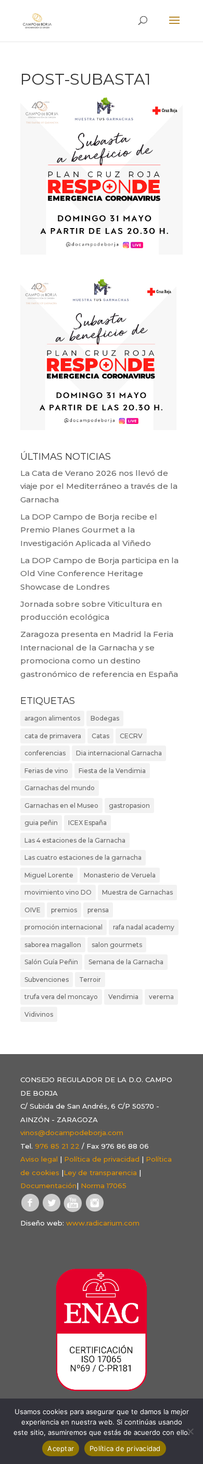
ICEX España (87, 823)
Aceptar (60, 1448)
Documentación (48, 1185)
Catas (100, 736)
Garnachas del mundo (59, 788)
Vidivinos (38, 1014)
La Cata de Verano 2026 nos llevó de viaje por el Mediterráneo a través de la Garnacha (98, 486)
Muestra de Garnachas (137, 892)
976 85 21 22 (57, 1146)
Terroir (90, 979)
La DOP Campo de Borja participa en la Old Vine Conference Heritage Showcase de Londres (99, 573)
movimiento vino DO (58, 892)
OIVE (32, 910)
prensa (98, 910)
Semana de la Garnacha (125, 962)
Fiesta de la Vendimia (112, 771)
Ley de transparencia (100, 1172)
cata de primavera (52, 736)
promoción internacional (63, 927)
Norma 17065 (103, 1185)
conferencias (45, 753)
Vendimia (123, 997)
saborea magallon (52, 945)
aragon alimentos (52, 718)
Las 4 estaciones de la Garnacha (74, 840)
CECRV (131, 736)
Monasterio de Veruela (120, 875)
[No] (190, 1431)
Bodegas (105, 718)
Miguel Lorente (48, 875)
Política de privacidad (101, 1159)
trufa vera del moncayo (61, 997)
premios (64, 910)
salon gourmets (117, 945)
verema (161, 997)
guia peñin (41, 823)
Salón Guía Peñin (51, 962)
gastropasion (129, 805)
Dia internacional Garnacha (119, 753)
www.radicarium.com (102, 1223)
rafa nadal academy (143, 927)
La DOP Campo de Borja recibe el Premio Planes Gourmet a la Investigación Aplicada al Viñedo (88, 530)
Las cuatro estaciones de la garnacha (83, 857)
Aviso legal (39, 1159)
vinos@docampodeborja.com (71, 1132)
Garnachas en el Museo (61, 805)
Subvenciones (46, 979)
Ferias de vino (46, 771)
